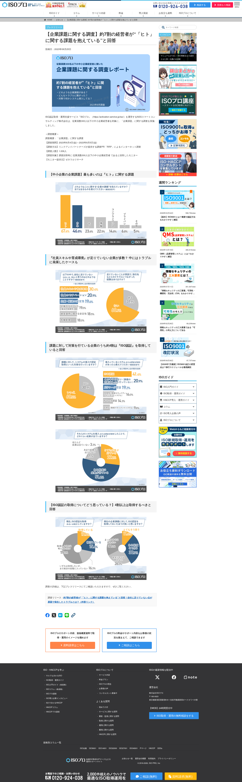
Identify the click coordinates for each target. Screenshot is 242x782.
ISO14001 (102, 748)
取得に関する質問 (106, 720)
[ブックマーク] (60, 615)
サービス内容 (98, 13)
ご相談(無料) (148, 776)
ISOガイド (54, 13)
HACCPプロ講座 (53, 711)
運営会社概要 (140, 758)
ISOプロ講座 (51, 693)
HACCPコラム (52, 707)
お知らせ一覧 (127, 758)
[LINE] (67, 615)
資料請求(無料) (182, 776)
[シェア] (47, 615)
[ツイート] (54, 615)
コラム (76, 13)
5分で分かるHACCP (54, 702)
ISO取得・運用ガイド (55, 680)
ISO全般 (83, 748)
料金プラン (103, 679)
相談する (201, 4)
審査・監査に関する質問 (109, 716)
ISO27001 (123, 748)
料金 (121, 13)
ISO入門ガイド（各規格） (57, 684)
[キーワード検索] (163, 27)
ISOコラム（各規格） (55, 689)
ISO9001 (92, 748)
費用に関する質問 (106, 729)
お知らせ (59, 19)
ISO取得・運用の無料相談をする (175, 715)
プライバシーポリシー (167, 758)
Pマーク (143, 748)
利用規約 (151, 758)
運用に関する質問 (106, 725)
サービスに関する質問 (108, 711)
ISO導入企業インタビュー (57, 698)
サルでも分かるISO (54, 675)
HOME (50, 19)
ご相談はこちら (130, 645)
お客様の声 (103, 688)
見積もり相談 (224, 4)
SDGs (159, 748)
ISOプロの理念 (105, 684)
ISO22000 (113, 748)
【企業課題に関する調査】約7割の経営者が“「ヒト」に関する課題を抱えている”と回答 (102, 19)
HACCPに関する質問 (107, 734)
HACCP (152, 748)
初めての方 (103, 707)
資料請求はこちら (74, 645)
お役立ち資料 (165, 13)
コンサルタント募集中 (108, 693)
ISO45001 (134, 748)
